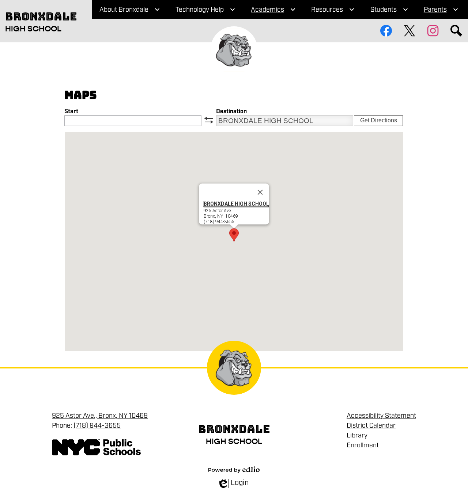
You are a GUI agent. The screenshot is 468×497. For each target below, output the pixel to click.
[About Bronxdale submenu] (130, 9)
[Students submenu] (389, 9)
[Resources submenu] (333, 9)
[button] (234, 235)
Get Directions (378, 120)
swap (209, 120)
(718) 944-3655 (97, 425)
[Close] (260, 192)
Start (71, 111)
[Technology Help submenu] (205, 9)
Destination (231, 111)
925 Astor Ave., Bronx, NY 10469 (100, 416)
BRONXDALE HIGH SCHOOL (236, 204)
